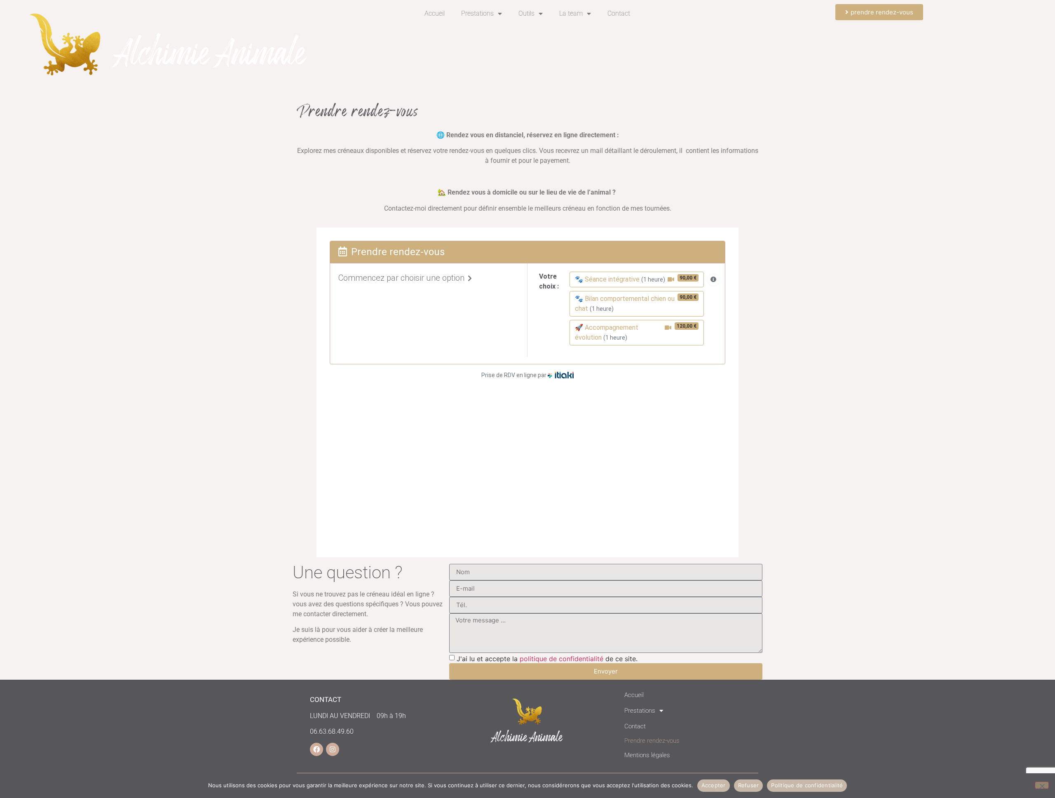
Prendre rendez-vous (652, 740)
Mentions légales (647, 755)
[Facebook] (316, 749)
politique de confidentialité (561, 659)
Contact (618, 13)
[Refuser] (1042, 785)
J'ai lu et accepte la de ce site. (547, 659)
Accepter (713, 785)
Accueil (434, 13)
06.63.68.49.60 (332, 731)
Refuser (748, 785)
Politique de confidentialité (807, 785)
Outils (526, 13)
